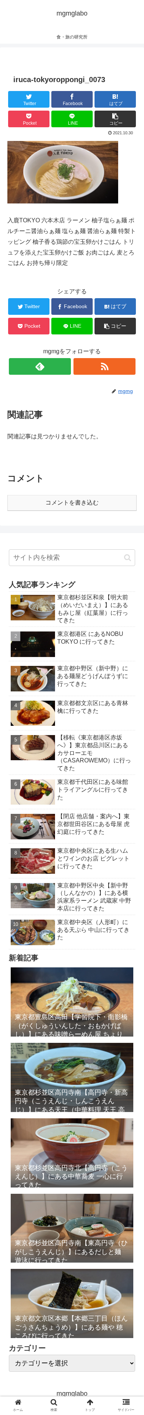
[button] (127, 557)
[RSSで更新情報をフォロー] (104, 366)
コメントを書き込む (72, 502)
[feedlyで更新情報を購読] (40, 366)
